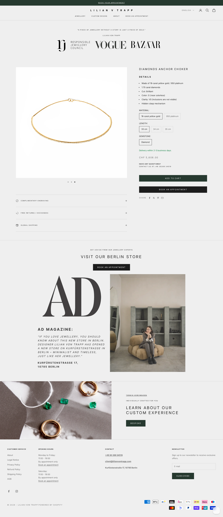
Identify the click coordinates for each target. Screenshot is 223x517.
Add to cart (173, 178)
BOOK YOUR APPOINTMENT (111, 3)
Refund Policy (13, 469)
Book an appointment (48, 465)
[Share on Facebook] (149, 198)
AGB (9, 479)
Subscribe (183, 476)
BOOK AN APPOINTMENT (137, 16)
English (186, 10)
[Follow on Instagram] (16, 491)
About (10, 455)
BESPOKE (135, 423)
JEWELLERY (80, 16)
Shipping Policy (14, 474)
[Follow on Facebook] (8, 491)
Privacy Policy (13, 464)
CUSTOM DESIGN (99, 16)
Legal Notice (13, 460)
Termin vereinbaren (136, 395)
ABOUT (116, 16)
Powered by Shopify (51, 505)
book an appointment (173, 190)
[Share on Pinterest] (158, 198)
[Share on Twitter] (154, 198)
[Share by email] (162, 198)
